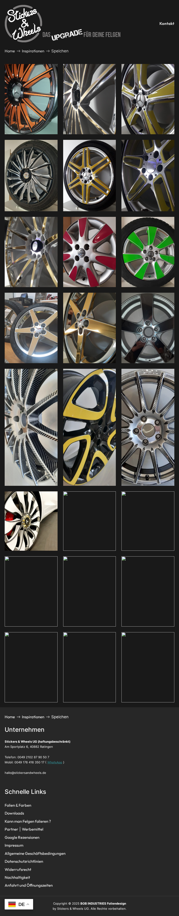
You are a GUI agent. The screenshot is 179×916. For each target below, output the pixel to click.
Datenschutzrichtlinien (24, 861)
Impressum (14, 845)
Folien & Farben (18, 805)
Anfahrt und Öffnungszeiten (29, 885)
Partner (11, 829)
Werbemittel (32, 829)
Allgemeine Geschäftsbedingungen (35, 853)
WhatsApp (54, 762)
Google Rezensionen (22, 837)
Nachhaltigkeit (17, 877)
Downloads (14, 813)
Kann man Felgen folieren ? (28, 821)
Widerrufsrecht (18, 869)
